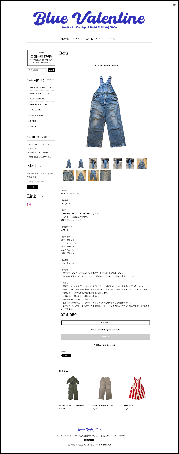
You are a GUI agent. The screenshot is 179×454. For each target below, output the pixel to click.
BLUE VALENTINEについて (40, 144)
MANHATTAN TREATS (39, 104)
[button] (94, 39)
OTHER (33, 126)
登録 (32, 187)
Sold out (105, 337)
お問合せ (33, 148)
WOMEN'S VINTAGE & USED (42, 88)
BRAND (33, 121)
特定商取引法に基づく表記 (40, 157)
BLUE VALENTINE (37, 99)
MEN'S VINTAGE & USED (40, 93)
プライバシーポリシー (38, 152)
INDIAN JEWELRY (37, 115)
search (51, 70)
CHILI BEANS (35, 110)
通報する (64, 351)
